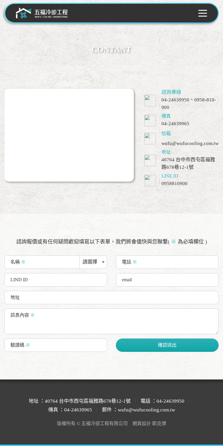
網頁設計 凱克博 (149, 423)
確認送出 (167, 345)
